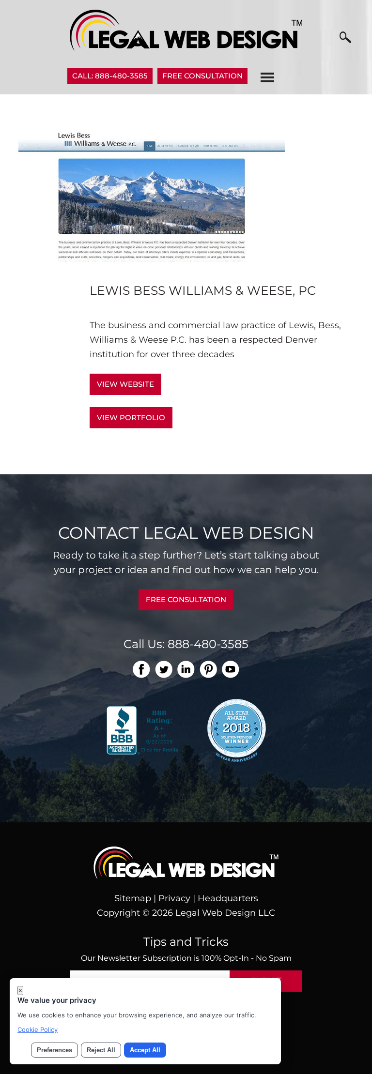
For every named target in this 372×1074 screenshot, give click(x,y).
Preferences (54, 1050)
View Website (125, 384)
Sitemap (132, 898)
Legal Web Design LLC (225, 913)
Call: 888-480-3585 (110, 75)
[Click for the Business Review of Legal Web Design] (143, 729)
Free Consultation (202, 75)
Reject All (101, 1050)
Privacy (174, 898)
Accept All (145, 1050)
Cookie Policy (37, 1029)
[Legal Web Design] (186, 48)
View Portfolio (131, 417)
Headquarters (228, 898)
